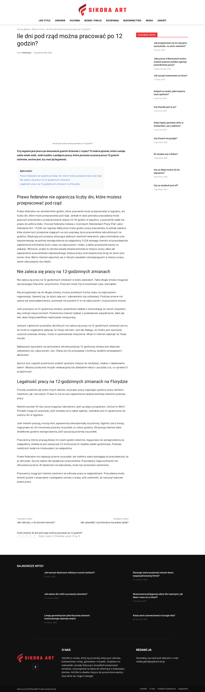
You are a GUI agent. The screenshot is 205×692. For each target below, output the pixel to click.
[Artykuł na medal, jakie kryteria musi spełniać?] (144, 95)
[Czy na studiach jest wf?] (144, 189)
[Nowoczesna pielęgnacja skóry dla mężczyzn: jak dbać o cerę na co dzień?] (118, 601)
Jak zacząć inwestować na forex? (170, 75)
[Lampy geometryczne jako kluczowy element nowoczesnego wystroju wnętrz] (29, 622)
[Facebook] (35, 667)
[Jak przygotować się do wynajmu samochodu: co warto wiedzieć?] (144, 46)
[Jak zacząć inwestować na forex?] (144, 79)
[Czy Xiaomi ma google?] (144, 142)
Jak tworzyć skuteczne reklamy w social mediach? (69, 572)
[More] (99, 66)
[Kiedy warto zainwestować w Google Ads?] (118, 622)
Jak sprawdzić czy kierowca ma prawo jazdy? (104, 522)
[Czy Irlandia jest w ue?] (144, 111)
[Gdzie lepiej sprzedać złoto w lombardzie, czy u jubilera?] (144, 126)
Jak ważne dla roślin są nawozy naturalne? (65, 594)
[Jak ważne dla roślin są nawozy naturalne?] (29, 601)
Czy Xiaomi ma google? (165, 138)
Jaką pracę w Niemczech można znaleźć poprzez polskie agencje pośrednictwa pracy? (170, 61)
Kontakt (143, 688)
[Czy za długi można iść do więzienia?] (144, 173)
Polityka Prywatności (167, 688)
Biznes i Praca (38, 29)
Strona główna (23, 29)
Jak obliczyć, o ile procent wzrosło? (36, 522)
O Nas (152, 688)
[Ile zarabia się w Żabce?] (144, 158)
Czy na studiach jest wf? (166, 185)
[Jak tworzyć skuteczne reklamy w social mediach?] (29, 579)
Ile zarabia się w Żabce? (166, 154)
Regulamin (183, 688)
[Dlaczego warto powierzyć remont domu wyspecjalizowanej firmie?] (118, 579)
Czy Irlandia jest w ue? (165, 107)
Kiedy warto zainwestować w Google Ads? (154, 615)
